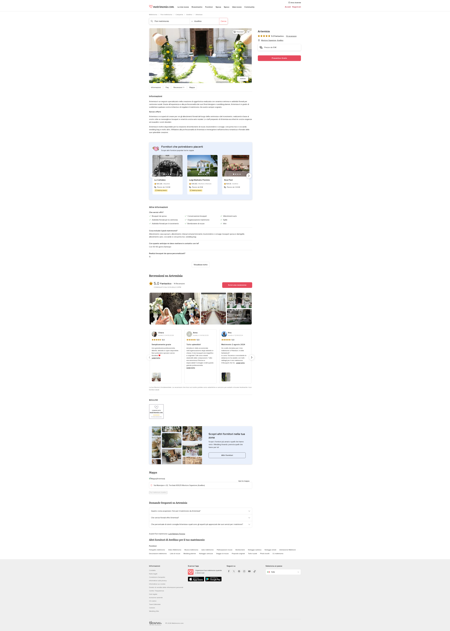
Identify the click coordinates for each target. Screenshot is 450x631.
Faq (167, 87)
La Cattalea (159, 180)
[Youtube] (249, 571)
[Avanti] (248, 175)
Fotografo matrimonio (157, 550)
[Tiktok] (254, 571)
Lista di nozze (175, 554)
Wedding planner (189, 554)
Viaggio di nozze (222, 554)
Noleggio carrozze (206, 554)
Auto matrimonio (207, 550)
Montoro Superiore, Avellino (272, 40)
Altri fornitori (227, 455)
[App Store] (196, 581)
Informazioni (156, 87)
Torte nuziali (252, 554)
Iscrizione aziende (156, 598)
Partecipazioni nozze (224, 550)
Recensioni (179, 87)
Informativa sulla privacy (158, 581)
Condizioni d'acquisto (157, 577)
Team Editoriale (155, 604)
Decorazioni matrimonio (158, 554)
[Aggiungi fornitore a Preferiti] (248, 32)
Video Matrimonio (174, 550)
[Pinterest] (239, 571)
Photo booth (265, 554)
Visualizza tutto (201, 265)
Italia (273, 572)
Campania (180, 15)
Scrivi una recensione (237, 285)
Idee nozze (237, 7)
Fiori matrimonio (167, 15)
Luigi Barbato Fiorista (199, 180)
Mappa (192, 87)
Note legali (153, 574)
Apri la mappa (243, 481)
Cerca (223, 21)
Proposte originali (238, 554)
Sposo (226, 7)
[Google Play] (213, 581)
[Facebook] (229, 571)
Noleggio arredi (270, 550)
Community (249, 7)
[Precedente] (152, 175)
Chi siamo (152, 601)
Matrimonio (153, 15)
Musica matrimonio (191, 550)
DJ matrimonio (278, 554)
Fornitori (209, 7)
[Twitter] (234, 571)
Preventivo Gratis (279, 58)
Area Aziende (295, 3)
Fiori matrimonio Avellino (158, 492)
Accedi (288, 7)
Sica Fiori (228, 180)
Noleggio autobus (254, 550)
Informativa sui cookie (157, 584)
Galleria (243, 79)
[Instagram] (244, 571)
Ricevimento (197, 7)
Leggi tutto (156, 358)
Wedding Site (154, 611)
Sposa (218, 7)
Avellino (189, 15)
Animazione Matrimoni (287, 550)
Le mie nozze (183, 7)
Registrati (296, 7)
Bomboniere (240, 550)
